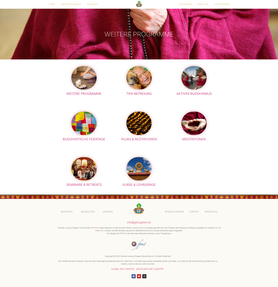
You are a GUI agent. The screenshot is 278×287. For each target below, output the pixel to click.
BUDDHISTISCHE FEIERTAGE (84, 139)
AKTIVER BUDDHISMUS (194, 93)
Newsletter (88, 211)
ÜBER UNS (202, 4)
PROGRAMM (185, 4)
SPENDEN (108, 211)
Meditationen (194, 139)
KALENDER (92, 4)
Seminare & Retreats (84, 184)
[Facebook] (134, 276)
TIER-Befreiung (139, 93)
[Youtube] (139, 276)
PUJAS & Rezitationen (139, 139)
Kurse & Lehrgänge (139, 184)
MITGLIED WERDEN (174, 211)
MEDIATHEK (67, 211)
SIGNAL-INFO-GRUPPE (123, 269)
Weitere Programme (83, 93)
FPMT (96, 228)
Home (52, 4)
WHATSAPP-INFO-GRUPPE (149, 269)
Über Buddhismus (71, 4)
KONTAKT (194, 211)
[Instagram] (144, 276)
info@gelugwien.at (139, 222)
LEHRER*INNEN (221, 4)
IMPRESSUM (211, 211)
